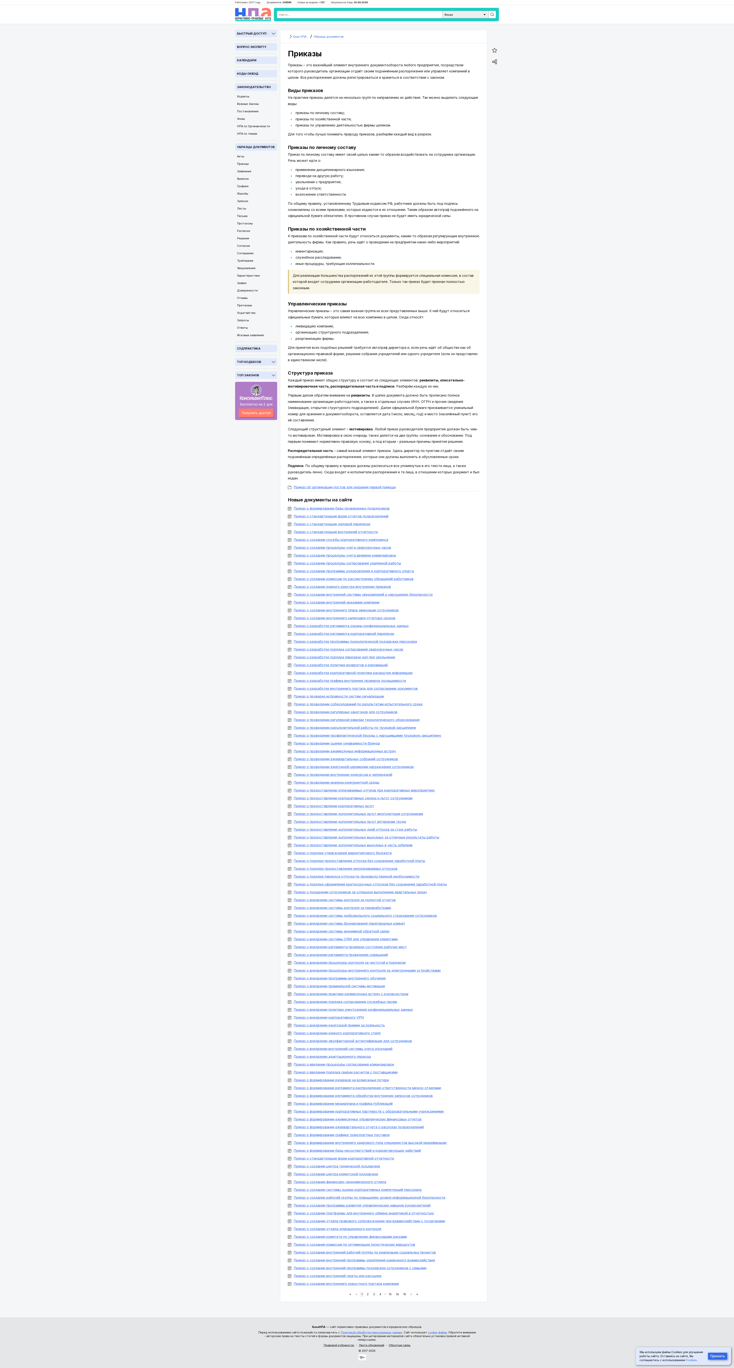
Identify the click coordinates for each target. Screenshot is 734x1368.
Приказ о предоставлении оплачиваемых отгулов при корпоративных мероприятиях (364, 790)
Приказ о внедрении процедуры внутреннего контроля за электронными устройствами (367, 970)
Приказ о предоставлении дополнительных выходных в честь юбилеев (353, 845)
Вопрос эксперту (251, 47)
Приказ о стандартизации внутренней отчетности (336, 532)
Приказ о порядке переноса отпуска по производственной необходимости (356, 876)
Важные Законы (248, 104)
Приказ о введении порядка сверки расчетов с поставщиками (346, 1072)
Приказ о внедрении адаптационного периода (332, 1057)
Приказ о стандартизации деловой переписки (332, 524)
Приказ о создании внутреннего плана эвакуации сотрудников (346, 610)
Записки (242, 201)
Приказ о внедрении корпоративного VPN (329, 1017)
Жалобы (242, 193)
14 (397, 1294)
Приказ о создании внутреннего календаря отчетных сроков (344, 618)
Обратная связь (400, 1345)
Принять (717, 1356)
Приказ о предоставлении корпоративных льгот (334, 806)
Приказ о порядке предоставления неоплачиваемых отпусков (345, 869)
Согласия (243, 246)
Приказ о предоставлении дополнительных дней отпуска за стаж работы (355, 829)
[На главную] (253, 14)
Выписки (243, 179)
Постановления (247, 111)
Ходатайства (246, 313)
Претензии (244, 305)
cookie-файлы (437, 1332)
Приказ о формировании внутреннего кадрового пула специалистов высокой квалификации (370, 1143)
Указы (241, 119)
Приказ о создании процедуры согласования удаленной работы (347, 563)
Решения (243, 238)
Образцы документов (256, 147)
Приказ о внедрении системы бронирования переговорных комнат (349, 923)
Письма (242, 216)
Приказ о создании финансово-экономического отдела (340, 1182)
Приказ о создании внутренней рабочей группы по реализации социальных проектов (365, 1252)
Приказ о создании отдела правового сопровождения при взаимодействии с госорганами (369, 1221)
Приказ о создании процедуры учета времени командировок (345, 555)
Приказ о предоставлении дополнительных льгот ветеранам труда (350, 822)
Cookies (691, 1360)
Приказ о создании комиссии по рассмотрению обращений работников (353, 579)
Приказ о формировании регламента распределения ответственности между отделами (367, 1088)
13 (390, 1294)
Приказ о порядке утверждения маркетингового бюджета (343, 853)
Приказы (243, 164)
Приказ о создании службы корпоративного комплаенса (341, 540)
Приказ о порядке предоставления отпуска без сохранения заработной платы (359, 861)
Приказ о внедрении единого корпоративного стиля (337, 1033)
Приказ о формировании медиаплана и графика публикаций (343, 1104)
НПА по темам (247, 133)
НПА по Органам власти (253, 126)
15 (404, 1294)
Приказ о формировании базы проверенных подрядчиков (342, 508)
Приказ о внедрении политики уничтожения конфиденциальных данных (353, 1010)
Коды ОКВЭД (247, 73)
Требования (245, 260)
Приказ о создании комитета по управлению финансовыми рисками (350, 1237)
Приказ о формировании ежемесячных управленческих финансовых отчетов (357, 1119)
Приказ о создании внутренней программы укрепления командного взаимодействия (364, 1260)
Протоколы (245, 223)
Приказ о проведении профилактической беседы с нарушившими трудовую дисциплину (367, 735)
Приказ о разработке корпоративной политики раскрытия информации (353, 673)
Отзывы (242, 298)
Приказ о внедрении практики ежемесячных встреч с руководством (351, 994)
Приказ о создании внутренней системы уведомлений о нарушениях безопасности (363, 595)
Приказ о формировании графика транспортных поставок (342, 1135)
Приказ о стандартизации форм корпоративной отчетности (344, 1158)
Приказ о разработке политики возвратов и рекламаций (341, 665)
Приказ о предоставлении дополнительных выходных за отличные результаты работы (366, 837)
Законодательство (254, 87)
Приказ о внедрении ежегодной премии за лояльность (339, 1025)
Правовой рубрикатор (339, 1345)
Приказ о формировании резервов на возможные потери (341, 1080)
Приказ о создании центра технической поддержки (337, 1166)
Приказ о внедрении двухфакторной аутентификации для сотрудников (353, 1041)
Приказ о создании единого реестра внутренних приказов (342, 587)
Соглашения (245, 253)
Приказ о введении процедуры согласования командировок (344, 1064)
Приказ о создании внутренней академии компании (336, 602)
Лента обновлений (371, 1345)
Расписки (243, 231)
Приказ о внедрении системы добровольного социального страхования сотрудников (365, 916)
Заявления (244, 171)
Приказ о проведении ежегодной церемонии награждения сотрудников (354, 767)
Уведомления (246, 268)
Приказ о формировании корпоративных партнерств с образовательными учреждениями (369, 1111)
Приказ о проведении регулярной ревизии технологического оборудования (357, 720)
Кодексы (243, 96)
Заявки (241, 283)
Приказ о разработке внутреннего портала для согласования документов (356, 688)
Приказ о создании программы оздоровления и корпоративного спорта (354, 571)
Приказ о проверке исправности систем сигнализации (339, 696)
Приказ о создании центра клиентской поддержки (336, 1174)
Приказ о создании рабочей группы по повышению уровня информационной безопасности (369, 1198)
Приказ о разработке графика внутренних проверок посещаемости (350, 681)
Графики (242, 186)
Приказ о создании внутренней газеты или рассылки (337, 1276)
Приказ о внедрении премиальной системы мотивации (339, 986)
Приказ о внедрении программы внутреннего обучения (340, 978)
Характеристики (248, 275)
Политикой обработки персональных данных (371, 1332)
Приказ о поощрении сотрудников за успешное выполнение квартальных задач (360, 892)
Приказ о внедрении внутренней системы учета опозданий (343, 1049)
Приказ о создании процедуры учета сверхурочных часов (342, 548)
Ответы (242, 327)
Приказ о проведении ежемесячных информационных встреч (345, 751)
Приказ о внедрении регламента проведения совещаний (341, 955)
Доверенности (247, 290)
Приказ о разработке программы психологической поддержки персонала (355, 641)
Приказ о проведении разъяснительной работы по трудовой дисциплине (355, 728)
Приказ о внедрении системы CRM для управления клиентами (346, 939)
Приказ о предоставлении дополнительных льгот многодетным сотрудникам (358, 814)
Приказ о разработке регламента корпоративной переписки (344, 634)
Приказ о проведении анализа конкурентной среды (336, 782)
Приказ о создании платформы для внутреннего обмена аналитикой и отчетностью (364, 1213)
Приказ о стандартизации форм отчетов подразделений (341, 516)
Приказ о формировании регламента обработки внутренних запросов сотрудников (363, 1096)
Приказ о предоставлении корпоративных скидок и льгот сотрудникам (353, 798)
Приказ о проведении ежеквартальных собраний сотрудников (346, 759)
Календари (246, 60)
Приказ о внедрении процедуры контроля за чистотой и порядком (350, 963)
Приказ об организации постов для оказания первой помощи (345, 487)
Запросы (243, 320)
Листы (241, 208)
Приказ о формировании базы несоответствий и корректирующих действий (357, 1151)
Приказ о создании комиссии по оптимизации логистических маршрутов (354, 1245)
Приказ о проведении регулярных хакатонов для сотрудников (345, 712)
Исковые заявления (250, 335)
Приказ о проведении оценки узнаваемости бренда (337, 743)
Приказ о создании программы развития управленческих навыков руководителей (362, 1205)
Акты (240, 156)
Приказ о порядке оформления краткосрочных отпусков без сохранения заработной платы (370, 884)
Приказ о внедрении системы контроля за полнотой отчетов (345, 900)
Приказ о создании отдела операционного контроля (337, 1229)
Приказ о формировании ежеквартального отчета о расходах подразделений (359, 1127)
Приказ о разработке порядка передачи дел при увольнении (344, 657)
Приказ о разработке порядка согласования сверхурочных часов (348, 649)
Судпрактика (249, 348)
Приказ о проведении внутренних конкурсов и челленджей (343, 775)
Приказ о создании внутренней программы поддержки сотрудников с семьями (360, 1268)
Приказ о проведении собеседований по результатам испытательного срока (358, 704)
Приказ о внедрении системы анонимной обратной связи (341, 931)
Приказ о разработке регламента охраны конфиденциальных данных (351, 626)
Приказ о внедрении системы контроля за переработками (342, 908)
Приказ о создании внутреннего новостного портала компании (346, 1284)
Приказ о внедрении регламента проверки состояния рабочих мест (350, 947)
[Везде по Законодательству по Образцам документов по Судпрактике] (465, 14)
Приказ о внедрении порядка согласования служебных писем (345, 1002)
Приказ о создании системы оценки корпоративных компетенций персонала (357, 1190)
